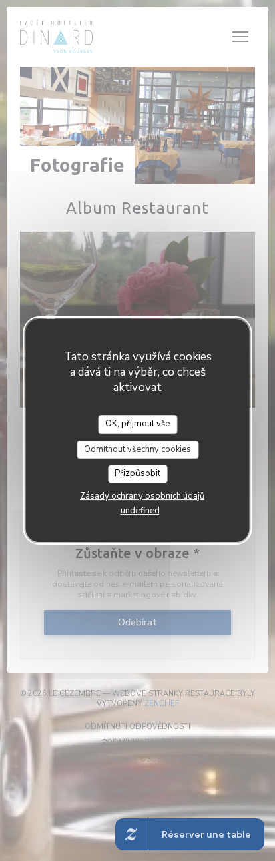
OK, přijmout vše (137, 424)
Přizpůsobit (137, 473)
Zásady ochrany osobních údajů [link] (142, 496)
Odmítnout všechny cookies (137, 449)
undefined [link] (140, 511)
